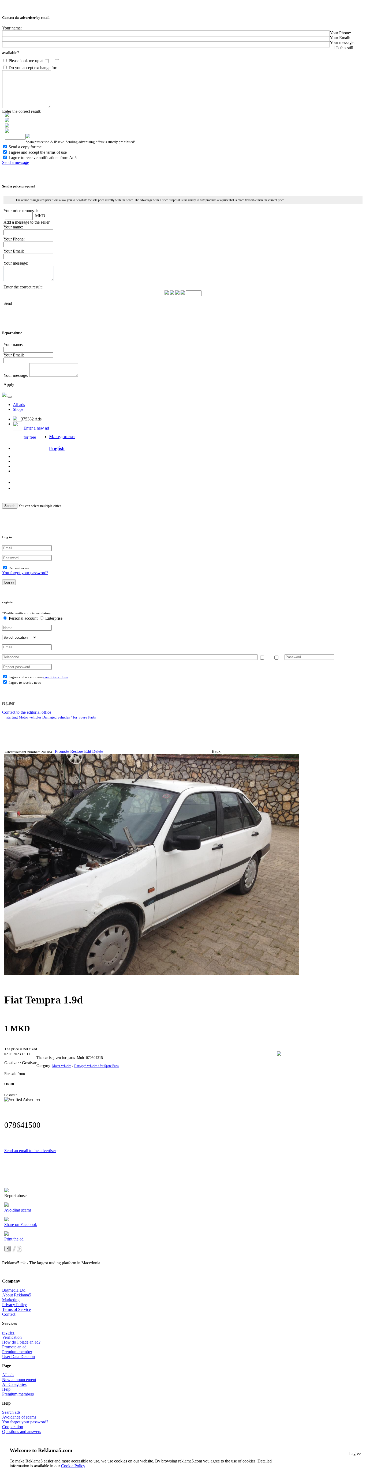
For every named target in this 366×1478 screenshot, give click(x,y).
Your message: (342, 42)
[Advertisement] (142, 734)
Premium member (17, 1351)
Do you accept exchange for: (33, 67)
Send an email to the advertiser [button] (30, 1150)
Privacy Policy (14, 1304)
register (8, 1332)
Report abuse (15, 1195)
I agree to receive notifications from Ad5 (43, 157)
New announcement (19, 1379)
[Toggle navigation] (10, 397)
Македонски (62, 436)
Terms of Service (16, 1309)
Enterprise (53, 618)
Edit (87, 751)
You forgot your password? (25, 572)
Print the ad (14, 1239)
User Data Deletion (18, 1356)
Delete (97, 751)
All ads (19, 404)
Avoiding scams (17, 1210)
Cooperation (12, 1426)
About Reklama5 (16, 1295)
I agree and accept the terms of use (38, 152)
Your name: (12, 28)
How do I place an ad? (21, 1342)
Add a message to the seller (26, 222)
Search (9, 506)
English (57, 448)
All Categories (14, 1384)
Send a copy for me (25, 147)
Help (6, 1389)
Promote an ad (14, 1347)
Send (7, 303)
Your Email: (340, 37)
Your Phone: (340, 33)
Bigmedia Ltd (13, 1290)
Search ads (11, 1412)
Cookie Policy (73, 1466)
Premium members (18, 1394)
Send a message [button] (15, 162)
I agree (355, 1453)
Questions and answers (21, 1431)
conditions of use (55, 677)
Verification (12, 1337)
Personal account (23, 618)
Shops (18, 409)
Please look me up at (26, 60)
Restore (76, 751)
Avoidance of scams (19, 1417)
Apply (8, 384)
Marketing (11, 1300)
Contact (8, 1314)
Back (216, 751)
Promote (62, 751)
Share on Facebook (20, 1224)
